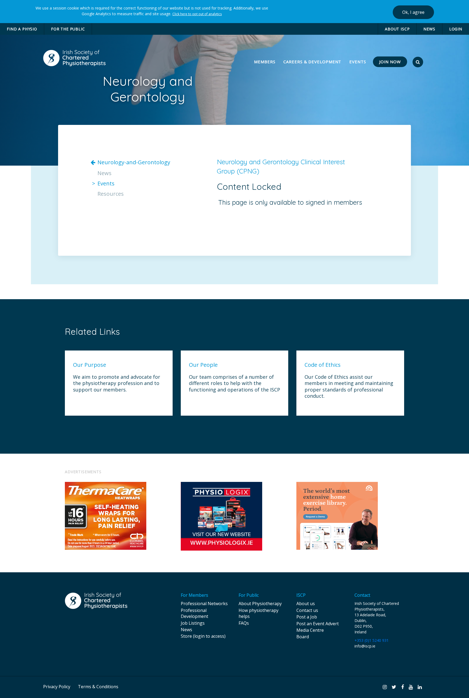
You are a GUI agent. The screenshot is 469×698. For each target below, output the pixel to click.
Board (302, 637)
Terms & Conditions (98, 687)
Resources (110, 193)
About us (305, 604)
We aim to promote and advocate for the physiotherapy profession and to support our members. (116, 383)
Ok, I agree (413, 12)
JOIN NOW (390, 61)
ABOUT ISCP (397, 28)
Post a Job (306, 617)
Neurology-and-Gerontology (133, 162)
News (104, 173)
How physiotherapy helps (258, 613)
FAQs (244, 623)
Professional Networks (204, 604)
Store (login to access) (203, 636)
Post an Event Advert (317, 624)
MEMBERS (265, 61)
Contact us (307, 610)
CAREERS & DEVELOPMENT (312, 61)
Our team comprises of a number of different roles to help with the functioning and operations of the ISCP (234, 383)
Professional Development (194, 613)
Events (106, 183)
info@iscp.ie (364, 646)
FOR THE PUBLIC (68, 28)
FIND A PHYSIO (22, 28)
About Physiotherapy (260, 604)
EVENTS (357, 61)
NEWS (429, 28)
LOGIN (455, 28)
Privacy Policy (56, 687)
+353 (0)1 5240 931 (371, 640)
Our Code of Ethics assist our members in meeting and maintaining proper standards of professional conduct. (349, 386)
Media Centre (310, 630)
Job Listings (193, 623)
